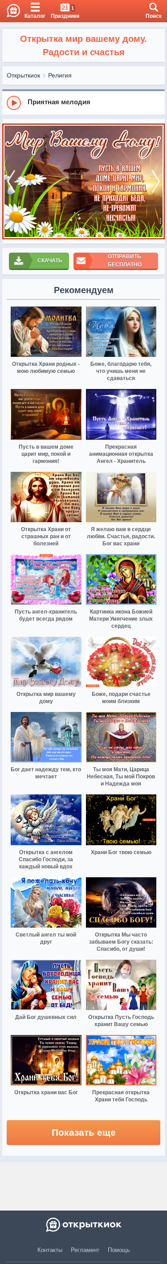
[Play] (14, 103)
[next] (156, 181)
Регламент (85, 1250)
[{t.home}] (83, 1225)
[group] (83, 102)
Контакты (49, 1250)
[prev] (11, 181)
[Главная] (10, 11)
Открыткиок (23, 75)
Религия (60, 75)
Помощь (119, 1250)
